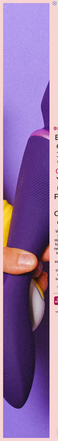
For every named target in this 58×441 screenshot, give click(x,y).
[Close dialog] (54, 3)
